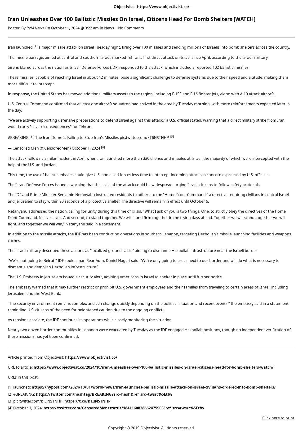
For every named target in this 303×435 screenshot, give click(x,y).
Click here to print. (278, 418)
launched (24, 47)
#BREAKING (18, 137)
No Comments (131, 28)
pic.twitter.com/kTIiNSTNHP (144, 137)
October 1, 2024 (86, 148)
